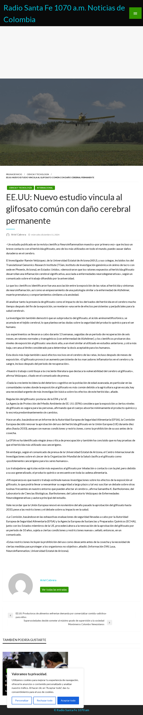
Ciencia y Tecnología (38, 174)
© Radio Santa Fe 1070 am (71, 710)
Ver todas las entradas (54, 589)
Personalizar (21, 700)
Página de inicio (14, 174)
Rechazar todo (44, 700)
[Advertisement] (71, 52)
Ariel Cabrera (19, 234)
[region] (45, 688)
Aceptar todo (68, 700)
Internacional (45, 188)
